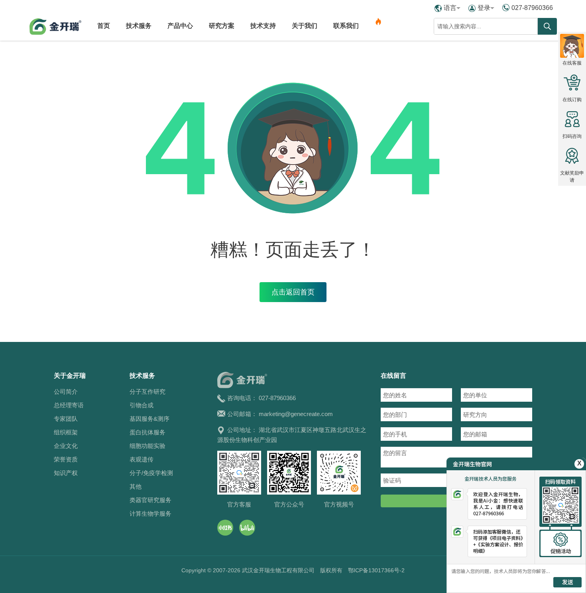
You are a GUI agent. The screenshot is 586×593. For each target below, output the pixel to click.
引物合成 (141, 405)
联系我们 (346, 25)
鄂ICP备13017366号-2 (376, 570)
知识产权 (66, 472)
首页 (103, 25)
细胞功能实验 (147, 445)
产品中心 (180, 25)
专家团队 (66, 418)
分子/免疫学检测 (151, 472)
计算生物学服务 (150, 513)
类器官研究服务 (150, 500)
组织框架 (66, 432)
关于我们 (304, 25)
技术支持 (263, 25)
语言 (450, 7)
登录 (484, 7)
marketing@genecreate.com (296, 413)
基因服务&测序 (149, 418)
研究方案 (221, 25)
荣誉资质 (66, 459)
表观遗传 (141, 459)
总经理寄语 (69, 405)
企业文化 (66, 445)
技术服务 (138, 25)
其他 (136, 486)
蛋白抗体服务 (147, 432)
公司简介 (66, 391)
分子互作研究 (147, 391)
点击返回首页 (293, 292)
